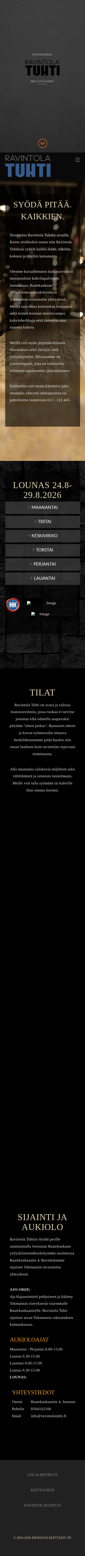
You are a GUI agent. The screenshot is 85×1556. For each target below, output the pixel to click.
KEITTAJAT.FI (42, 1490)
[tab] (42, 508)
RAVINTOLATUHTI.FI (42, 1505)
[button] (77, 160)
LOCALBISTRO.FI (42, 1475)
